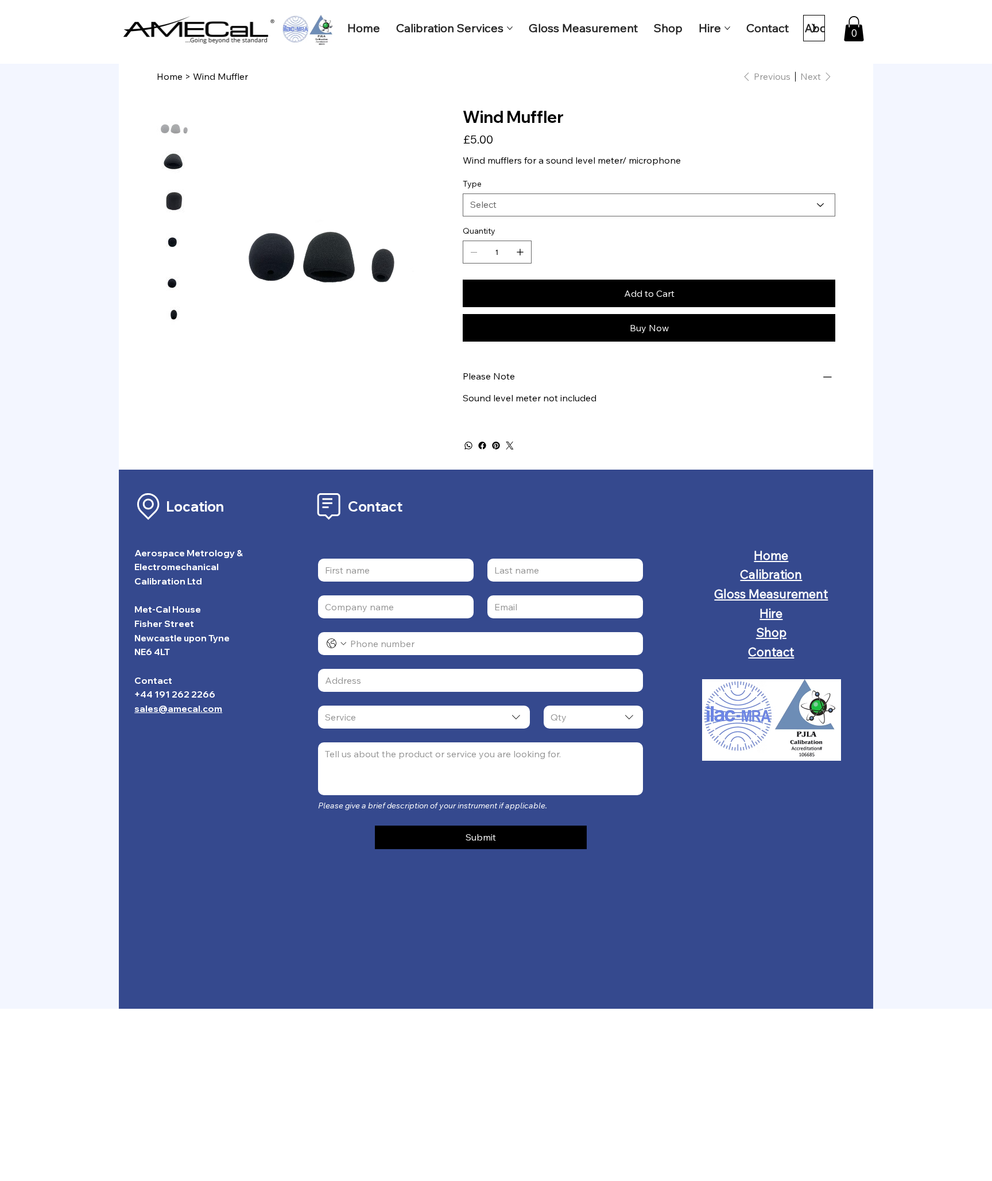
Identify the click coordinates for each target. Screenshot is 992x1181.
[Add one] (520, 252)
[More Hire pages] (727, 28)
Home (771, 555)
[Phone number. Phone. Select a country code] (336, 643)
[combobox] (424, 717)
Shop (771, 632)
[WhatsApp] (468, 445)
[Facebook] (482, 445)
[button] (854, 28)
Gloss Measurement (771, 593)
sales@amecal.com (178, 708)
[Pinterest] (496, 445)
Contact (771, 651)
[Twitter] (510, 445)
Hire (771, 613)
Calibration (771, 574)
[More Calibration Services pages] (510, 28)
